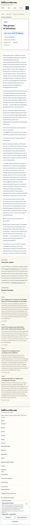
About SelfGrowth (5, 446)
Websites (3, 450)
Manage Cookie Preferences (9, 493)
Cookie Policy (4, 482)
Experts (3, 428)
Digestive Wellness (18, 14)
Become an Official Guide (7, 462)
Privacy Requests (5, 489)
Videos (3, 439)
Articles (8, 14)
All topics (3, 424)
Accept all (8, 517)
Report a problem (6, 500)
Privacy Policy (4, 474)
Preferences (15, 521)
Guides (3, 431)
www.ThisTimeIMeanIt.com (12, 269)
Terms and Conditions (6, 478)
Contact (3, 466)
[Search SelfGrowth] (9, 8)
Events (3, 458)
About (2, 8)
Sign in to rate (7, 45)
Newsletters (4, 454)
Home (3, 14)
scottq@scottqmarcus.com (18, 283)
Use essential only (21, 517)
